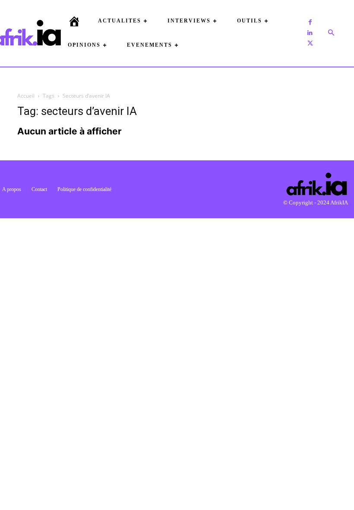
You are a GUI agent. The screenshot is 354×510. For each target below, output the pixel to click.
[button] (331, 33)
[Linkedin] (310, 33)
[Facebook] (310, 22)
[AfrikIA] (26, 33)
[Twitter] (310, 43)
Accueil (26, 95)
